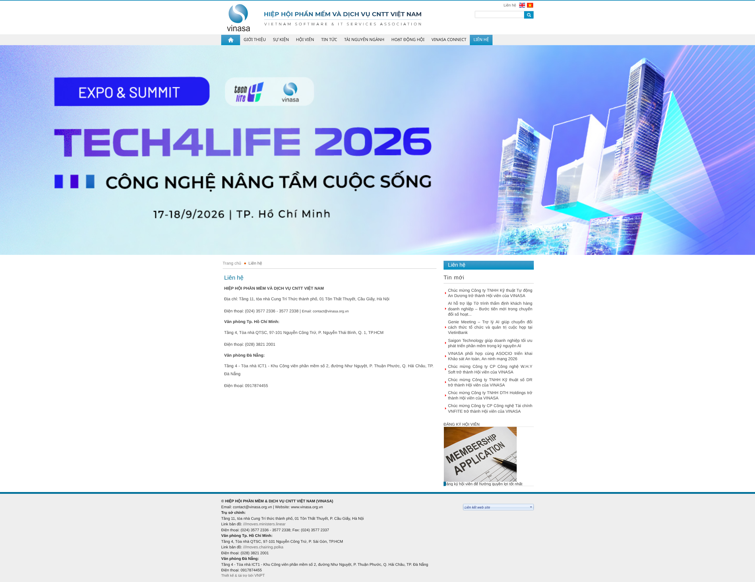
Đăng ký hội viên (462, 424)
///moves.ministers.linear (264, 524)
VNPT (259, 575)
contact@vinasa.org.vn (331, 311)
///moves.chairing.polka (263, 547)
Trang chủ (232, 263)
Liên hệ (510, 5)
